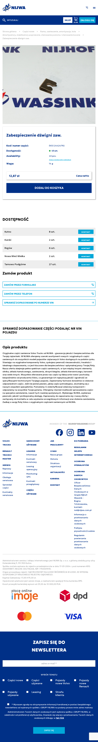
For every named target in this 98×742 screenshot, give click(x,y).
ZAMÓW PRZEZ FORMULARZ (20, 284)
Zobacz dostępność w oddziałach (60, 160)
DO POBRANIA (81, 441)
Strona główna (9, 31)
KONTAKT (85, 232)
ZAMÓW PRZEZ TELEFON (18, 293)
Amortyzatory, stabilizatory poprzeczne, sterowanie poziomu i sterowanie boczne (41, 35)
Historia (54, 459)
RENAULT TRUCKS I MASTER (7, 455)
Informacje (8, 473)
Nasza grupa (56, 454)
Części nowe (28, 31)
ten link (60, 718)
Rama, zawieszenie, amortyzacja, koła (58, 31)
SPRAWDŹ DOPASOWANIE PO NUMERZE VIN (29, 302)
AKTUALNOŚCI (57, 472)
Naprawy (7, 468)
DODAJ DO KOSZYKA (49, 188)
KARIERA (54, 478)
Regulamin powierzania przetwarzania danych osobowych (81, 541)
